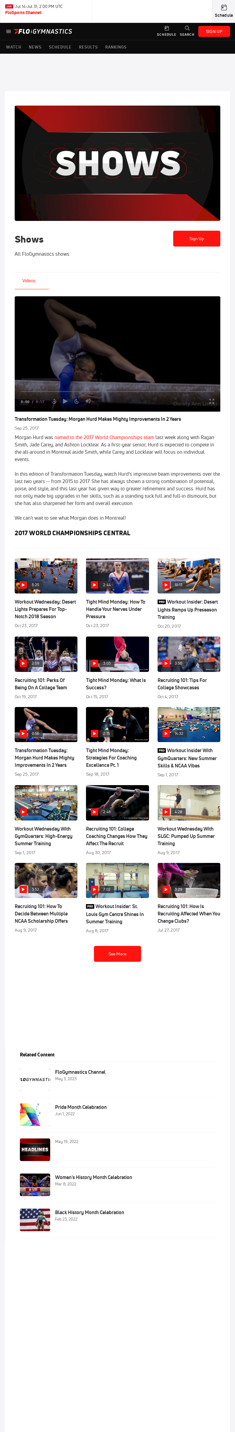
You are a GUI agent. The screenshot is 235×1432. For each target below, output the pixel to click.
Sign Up (196, 238)
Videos (28, 280)
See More (117, 954)
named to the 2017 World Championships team (104, 437)
